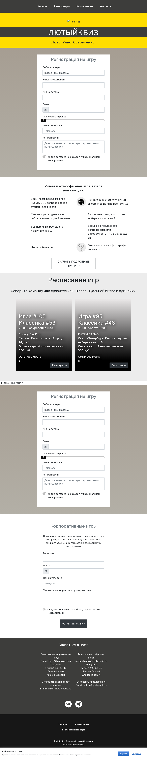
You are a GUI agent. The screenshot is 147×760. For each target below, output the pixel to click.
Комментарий (50, 137)
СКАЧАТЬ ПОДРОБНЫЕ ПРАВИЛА (74, 263)
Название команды (53, 79)
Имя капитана (50, 91)
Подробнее (136, 754)
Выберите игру (51, 67)
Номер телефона (52, 125)
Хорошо (123, 754)
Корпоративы (85, 6)
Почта (45, 104)
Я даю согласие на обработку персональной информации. (74, 158)
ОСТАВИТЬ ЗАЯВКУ (73, 623)
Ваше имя (48, 553)
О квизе (42, 6)
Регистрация (62, 6)
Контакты (105, 6)
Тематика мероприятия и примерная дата (67, 590)
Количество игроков (54, 116)
